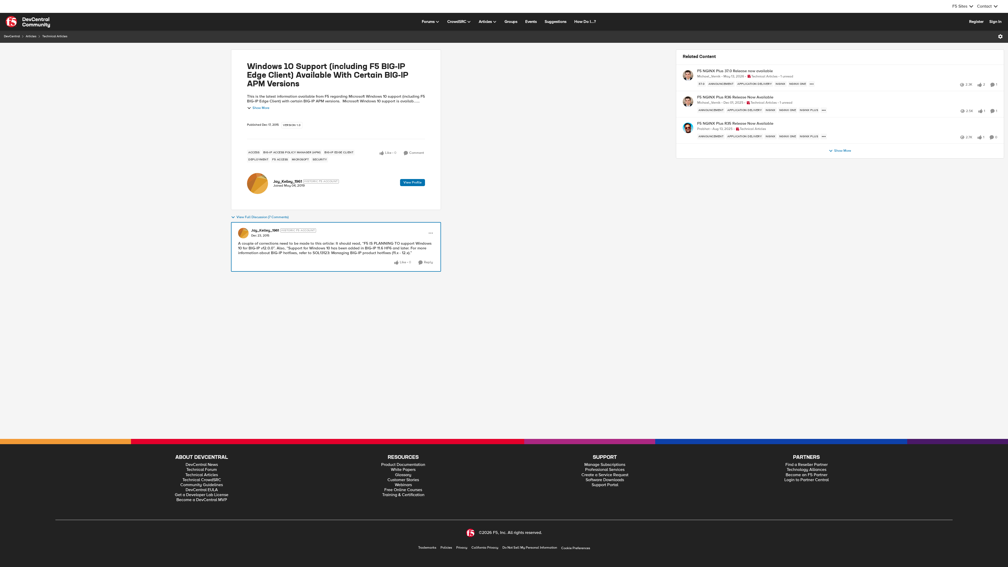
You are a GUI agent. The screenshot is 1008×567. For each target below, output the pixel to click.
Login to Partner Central (806, 479)
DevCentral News (202, 464)
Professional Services (604, 469)
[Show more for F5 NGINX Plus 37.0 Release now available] (811, 84)
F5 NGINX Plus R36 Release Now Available (735, 97)
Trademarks (427, 548)
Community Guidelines (201, 484)
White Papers (403, 469)
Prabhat (703, 129)
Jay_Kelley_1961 (287, 181)
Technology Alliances (806, 469)
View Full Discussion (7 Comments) (262, 217)
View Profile (412, 182)
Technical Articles (54, 36)
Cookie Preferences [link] (575, 548)
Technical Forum (201, 469)
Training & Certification (403, 494)
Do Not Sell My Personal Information (529, 548)
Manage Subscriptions (604, 464)
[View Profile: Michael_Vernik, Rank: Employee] (688, 75)
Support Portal (605, 484)
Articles (31, 36)
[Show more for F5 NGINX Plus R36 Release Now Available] (824, 110)
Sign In (995, 21)
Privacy (461, 548)
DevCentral (12, 36)
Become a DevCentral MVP (201, 499)
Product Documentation (403, 464)
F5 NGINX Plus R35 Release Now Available (735, 123)
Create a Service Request (604, 474)
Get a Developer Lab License (201, 494)
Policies (446, 548)
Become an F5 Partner (806, 474)
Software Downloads (605, 479)
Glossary (403, 474)
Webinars (403, 484)
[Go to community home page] (28, 21)
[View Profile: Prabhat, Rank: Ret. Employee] (688, 128)
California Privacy (484, 548)
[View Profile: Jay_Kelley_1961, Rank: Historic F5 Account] (257, 183)
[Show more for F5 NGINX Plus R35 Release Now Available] (824, 136)
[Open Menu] (1000, 36)
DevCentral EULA (202, 489)
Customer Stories (403, 479)
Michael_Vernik (709, 76)
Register (976, 21)
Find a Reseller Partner (806, 464)
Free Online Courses (403, 489)
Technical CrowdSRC (201, 479)
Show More (261, 108)
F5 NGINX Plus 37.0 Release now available (735, 71)
